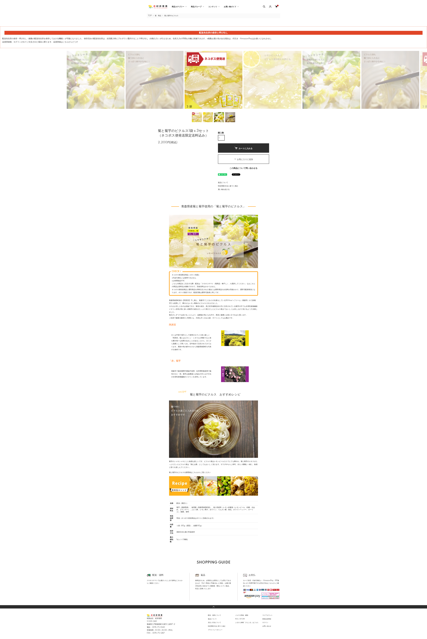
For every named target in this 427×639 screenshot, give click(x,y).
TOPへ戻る (213, 606)
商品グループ (196, 7)
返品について (223, 183)
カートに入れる (246, 148)
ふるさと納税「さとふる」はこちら (246, 622)
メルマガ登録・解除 (241, 615)
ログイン (265, 622)
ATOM (242, 619)
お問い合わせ (266, 626)
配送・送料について (214, 615)
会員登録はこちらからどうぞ (65, 42)
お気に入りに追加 (245, 159)
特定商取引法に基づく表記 (228, 186)
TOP (150, 16)
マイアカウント (267, 615)
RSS (236, 619)
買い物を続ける (224, 189)
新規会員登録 (266, 619)
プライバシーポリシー (215, 630)
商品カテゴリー (178, 7)
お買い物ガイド (230, 7)
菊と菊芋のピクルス (171, 16)
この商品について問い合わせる (244, 168)
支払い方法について (214, 622)
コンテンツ (212, 7)
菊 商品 (158, 16)
